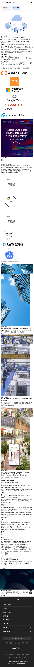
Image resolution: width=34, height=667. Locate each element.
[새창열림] (14, 73)
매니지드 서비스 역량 (17, 39)
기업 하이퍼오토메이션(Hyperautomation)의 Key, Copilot (16, 541)
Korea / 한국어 (16, 648)
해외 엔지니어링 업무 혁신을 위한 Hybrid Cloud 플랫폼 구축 (16, 328)
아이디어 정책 (22, 657)
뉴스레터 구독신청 (17, 638)
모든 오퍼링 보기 (7, 605)
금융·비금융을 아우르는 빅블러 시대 (9, 560)
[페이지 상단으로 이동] (30, 592)
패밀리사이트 (6, 631)
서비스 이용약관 (26, 654)
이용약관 (18, 654)
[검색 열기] (31, 2)
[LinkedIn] (7, 642)
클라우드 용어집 (7, 612)
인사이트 (28, 39)
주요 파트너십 (8, 39)
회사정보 (5, 616)
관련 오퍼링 (2, 39)
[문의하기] (30, 589)
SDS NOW (6, 620)
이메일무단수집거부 (12, 657)
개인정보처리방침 (8, 654)
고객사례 (24, 39)
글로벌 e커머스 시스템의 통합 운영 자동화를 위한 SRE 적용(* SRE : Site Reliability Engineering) (15, 473)
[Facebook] (11, 642)
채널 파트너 (6, 627)
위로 (18, 599)
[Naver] (26, 642)
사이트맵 (5, 608)
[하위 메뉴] (22, 8)
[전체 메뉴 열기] (2, 2)
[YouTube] (22, 642)
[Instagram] (18, 642)
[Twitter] (15, 642)
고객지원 (5, 624)
